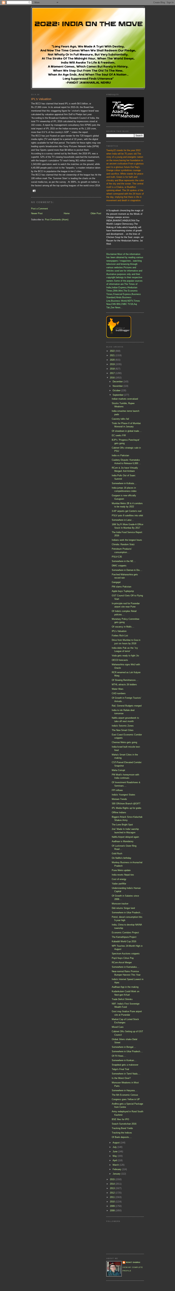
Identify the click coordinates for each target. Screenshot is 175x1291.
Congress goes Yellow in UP (126, 1099)
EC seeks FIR (119, 435)
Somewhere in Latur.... (123, 520)
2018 (112, 368)
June (115, 1151)
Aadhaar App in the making (125, 987)
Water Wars (117, 689)
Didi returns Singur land (123, 908)
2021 (112, 355)
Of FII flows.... (119, 1056)
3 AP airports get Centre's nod (126, 511)
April (115, 1160)
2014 (112, 1184)
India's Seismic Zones (123, 725)
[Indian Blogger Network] (118, 337)
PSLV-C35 (117, 556)
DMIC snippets (119, 565)
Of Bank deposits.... (122, 1137)
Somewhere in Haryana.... (124, 1090)
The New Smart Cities (122, 730)
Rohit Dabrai (133, 1262)
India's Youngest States (123, 794)
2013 (112, 1188)
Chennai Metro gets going (124, 742)
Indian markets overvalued (125, 399)
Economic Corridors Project (125, 932)
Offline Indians (119, 812)
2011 (112, 1197)
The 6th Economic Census (125, 1095)
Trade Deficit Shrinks (122, 999)
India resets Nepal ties (123, 874)
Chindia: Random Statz (123, 544)
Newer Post (37, 213)
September (118, 395)
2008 (112, 1210)
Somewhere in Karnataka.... (125, 967)
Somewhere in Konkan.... (124, 1060)
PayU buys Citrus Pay (123, 958)
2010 (112, 1201)
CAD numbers (119, 693)
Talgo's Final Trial (120, 1069)
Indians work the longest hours (127, 540)
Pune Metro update (121, 870)
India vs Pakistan (120, 455)
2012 (112, 1192)
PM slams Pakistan (121, 586)
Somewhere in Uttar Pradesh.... (127, 912)
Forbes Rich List (120, 635)
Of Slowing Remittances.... (125, 680)
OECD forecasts (120, 660)
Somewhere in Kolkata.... (124, 483)
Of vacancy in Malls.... (123, 626)
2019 (112, 364)
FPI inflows (117, 790)
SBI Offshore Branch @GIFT (126, 803)
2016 (112, 377)
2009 (112, 1206)
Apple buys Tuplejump (123, 591)
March (116, 1165)
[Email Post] (34, 191)
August (116, 1142)
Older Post (96, 213)
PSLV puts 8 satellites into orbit (127, 515)
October (117, 390)
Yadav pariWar (119, 883)
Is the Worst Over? (121, 1078)
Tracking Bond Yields (122, 1128)
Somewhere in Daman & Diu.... (127, 570)
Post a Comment (39, 208)
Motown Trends (119, 799)
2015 (112, 1179)
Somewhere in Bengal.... (124, 1047)
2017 (112, 373)
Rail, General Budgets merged (127, 705)
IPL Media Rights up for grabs (126, 808)
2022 (112, 351)
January (117, 1173)
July (115, 1147)
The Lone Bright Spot (122, 824)
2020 (112, 360)
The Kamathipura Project (124, 937)
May (115, 1156)
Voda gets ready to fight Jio (125, 655)
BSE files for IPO (120, 1119)
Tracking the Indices (122, 1132)
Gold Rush (117, 853)
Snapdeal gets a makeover (125, 1064)
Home (67, 213)
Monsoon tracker (120, 903)
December (118, 381)
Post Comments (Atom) (56, 219)
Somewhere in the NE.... (124, 561)
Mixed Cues (118, 1027)
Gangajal (116, 582)
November (118, 386)
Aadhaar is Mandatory (122, 841)
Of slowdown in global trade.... (127, 431)
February (117, 1169)
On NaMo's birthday (121, 858)
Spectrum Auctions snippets (126, 953)
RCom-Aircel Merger (122, 962)
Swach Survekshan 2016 (124, 1124)
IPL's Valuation (119, 631)
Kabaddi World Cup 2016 (124, 941)
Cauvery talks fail (120, 419)
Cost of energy (119, 879)
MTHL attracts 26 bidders (124, 684)
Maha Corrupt (118, 770)
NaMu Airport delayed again (125, 837)
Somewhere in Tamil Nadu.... (126, 1073)
